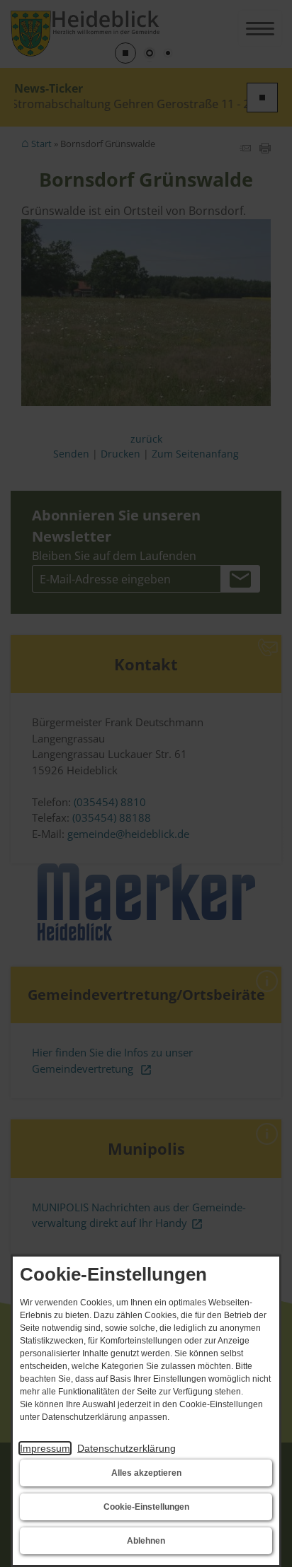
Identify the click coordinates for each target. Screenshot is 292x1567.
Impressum (45, 1448)
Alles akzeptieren (146, 1473)
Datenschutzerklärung (126, 1448)
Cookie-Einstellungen (146, 1507)
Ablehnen (146, 1541)
